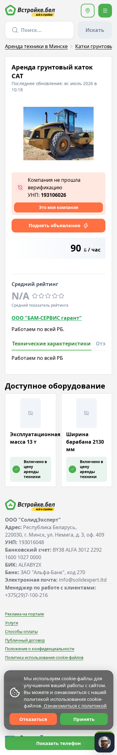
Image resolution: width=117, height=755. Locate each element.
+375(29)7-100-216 (26, 595)
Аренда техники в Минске (36, 46)
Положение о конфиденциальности (39, 648)
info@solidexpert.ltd (83, 579)
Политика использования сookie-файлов (44, 657)
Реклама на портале (24, 614)
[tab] (51, 345)
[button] (88, 11)
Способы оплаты (21, 631)
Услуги (11, 622)
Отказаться (33, 719)
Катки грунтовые (95, 46)
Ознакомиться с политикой (74, 705)
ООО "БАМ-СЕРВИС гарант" (47, 317)
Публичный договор (25, 640)
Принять (84, 719)
